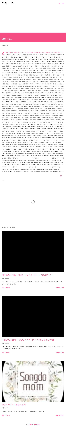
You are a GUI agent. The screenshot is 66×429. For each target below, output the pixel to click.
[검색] (59, 3)
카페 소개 (8, 3)
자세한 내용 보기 (60, 287)
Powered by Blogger (34, 424)
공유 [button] (61, 175)
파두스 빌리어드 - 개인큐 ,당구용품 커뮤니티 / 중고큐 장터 (27, 275)
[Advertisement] (33, 20)
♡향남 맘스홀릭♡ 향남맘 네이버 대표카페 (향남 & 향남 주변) (28, 340)
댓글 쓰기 (8, 287)
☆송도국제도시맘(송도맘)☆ (14, 404)
